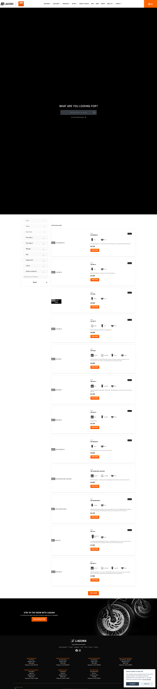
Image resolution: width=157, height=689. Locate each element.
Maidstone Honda (62, 670)
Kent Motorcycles (94, 670)
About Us (110, 3)
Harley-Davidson (63, 647)
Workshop (66, 3)
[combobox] (35, 220)
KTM (82, 647)
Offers (74, 3)
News (97, 3)
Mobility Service (84, 3)
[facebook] (149, 4)
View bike (94, 250)
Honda (70, 647)
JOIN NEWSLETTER (39, 619)
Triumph (96, 647)
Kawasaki (76, 647)
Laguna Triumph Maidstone (125, 658)
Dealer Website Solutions (18, 687)
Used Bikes (56, 3)
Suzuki (90, 647)
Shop (92, 3)
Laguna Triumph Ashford (94, 658)
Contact (118, 3)
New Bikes (47, 3)
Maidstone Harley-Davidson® (31, 670)
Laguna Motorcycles (31, 658)
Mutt (86, 647)
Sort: (53, 217)
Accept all (132, 683)
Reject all (146, 683)
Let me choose (146, 679)
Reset (35, 282)
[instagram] (152, 4)
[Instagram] (80, 650)
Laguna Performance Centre (63, 658)
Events (103, 3)
